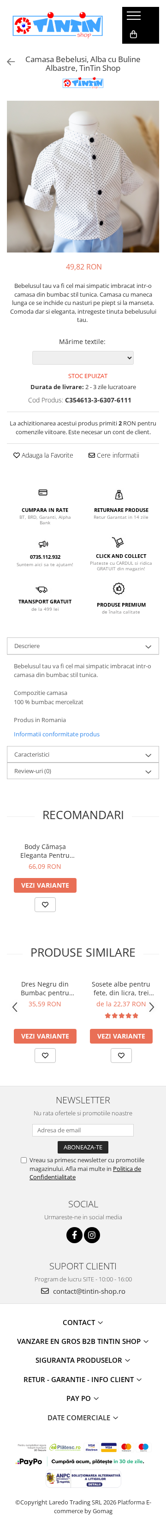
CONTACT (80, 1322)
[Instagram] (92, 1235)
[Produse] (135, 18)
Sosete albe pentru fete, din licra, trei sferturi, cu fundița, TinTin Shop (121, 988)
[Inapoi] (7, 62)
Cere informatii (117, 455)
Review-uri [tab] (32, 771)
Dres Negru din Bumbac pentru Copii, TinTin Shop (45, 988)
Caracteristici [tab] (31, 754)
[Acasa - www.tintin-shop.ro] (58, 25)
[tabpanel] (83, 177)
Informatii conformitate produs (57, 734)
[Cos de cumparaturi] (133, 34)
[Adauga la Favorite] (45, 904)
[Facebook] (74, 1235)
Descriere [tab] (27, 646)
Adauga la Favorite (46, 455)
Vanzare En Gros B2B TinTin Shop (79, 1341)
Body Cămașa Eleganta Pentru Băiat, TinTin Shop (45, 851)
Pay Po (79, 1398)
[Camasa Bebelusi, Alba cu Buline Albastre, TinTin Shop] (83, 177)
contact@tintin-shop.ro (88, 1291)
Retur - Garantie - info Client (80, 1379)
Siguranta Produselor (80, 1360)
